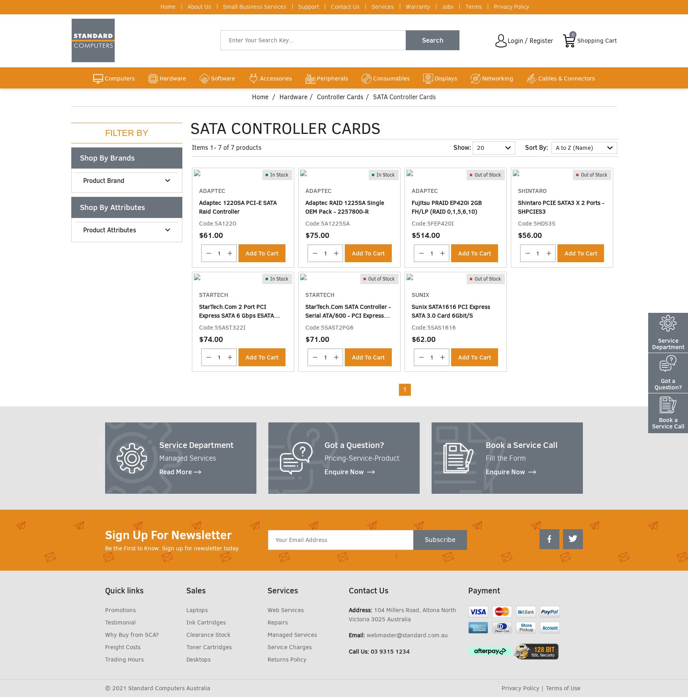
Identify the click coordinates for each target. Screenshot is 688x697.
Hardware (293, 97)
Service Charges (290, 647)
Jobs (447, 7)
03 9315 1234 (390, 651)
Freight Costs (123, 647)
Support (308, 7)
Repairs (278, 622)
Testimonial (120, 622)
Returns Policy (287, 660)
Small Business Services (254, 7)
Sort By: (536, 147)
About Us (199, 7)
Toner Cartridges (209, 647)
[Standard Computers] (95, 40)
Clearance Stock (208, 635)
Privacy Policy (511, 7)
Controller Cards (340, 97)
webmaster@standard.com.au (407, 635)
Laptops (197, 610)
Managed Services (292, 635)
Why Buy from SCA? (132, 635)
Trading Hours (124, 660)
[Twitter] (573, 539)
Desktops (198, 660)
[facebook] (549, 539)
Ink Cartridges (206, 622)
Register (541, 41)
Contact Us (345, 7)
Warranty (418, 7)
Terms (473, 7)
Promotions (120, 610)
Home (168, 7)
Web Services (286, 610)
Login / (518, 41)
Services (382, 7)
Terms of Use (563, 688)
